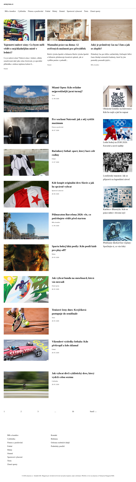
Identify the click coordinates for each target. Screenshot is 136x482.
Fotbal (47, 11)
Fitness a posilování (35, 11)
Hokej (54, 11)
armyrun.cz (8, 4)
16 (73, 411)
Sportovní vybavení (74, 11)
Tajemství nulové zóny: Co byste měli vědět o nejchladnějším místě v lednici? (24, 48)
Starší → (93, 411)
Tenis (86, 11)
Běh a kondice (10, 11)
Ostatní (62, 11)
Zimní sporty (95, 11)
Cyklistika (22, 11)
